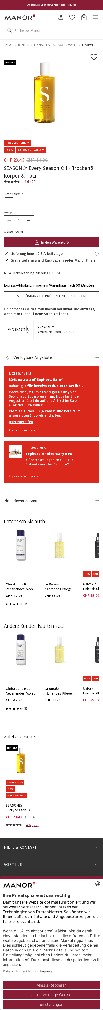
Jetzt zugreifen (21, 422)
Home (8, 45)
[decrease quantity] (9, 221)
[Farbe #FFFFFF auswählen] (9, 201)
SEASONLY (45, 327)
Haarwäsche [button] (66, 45)
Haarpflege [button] (42, 45)
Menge (8, 212)
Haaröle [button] (88, 45)
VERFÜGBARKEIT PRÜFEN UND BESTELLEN (51, 296)
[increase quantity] (29, 221)
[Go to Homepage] (20, 17)
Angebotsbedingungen (22, 430)
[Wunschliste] (94, 57)
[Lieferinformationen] (96, 253)
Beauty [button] (23, 45)
